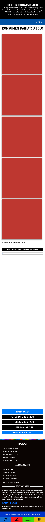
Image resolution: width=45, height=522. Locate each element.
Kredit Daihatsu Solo (10, 451)
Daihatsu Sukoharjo (10, 479)
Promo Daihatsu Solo (10, 454)
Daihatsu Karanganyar (11, 482)
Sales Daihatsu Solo (10, 461)
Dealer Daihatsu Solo (22, 5)
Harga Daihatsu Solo (10, 448)
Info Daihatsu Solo (9, 458)
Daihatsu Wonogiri (9, 476)
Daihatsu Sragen (9, 472)
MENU (40, 22)
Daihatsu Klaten (9, 469)
